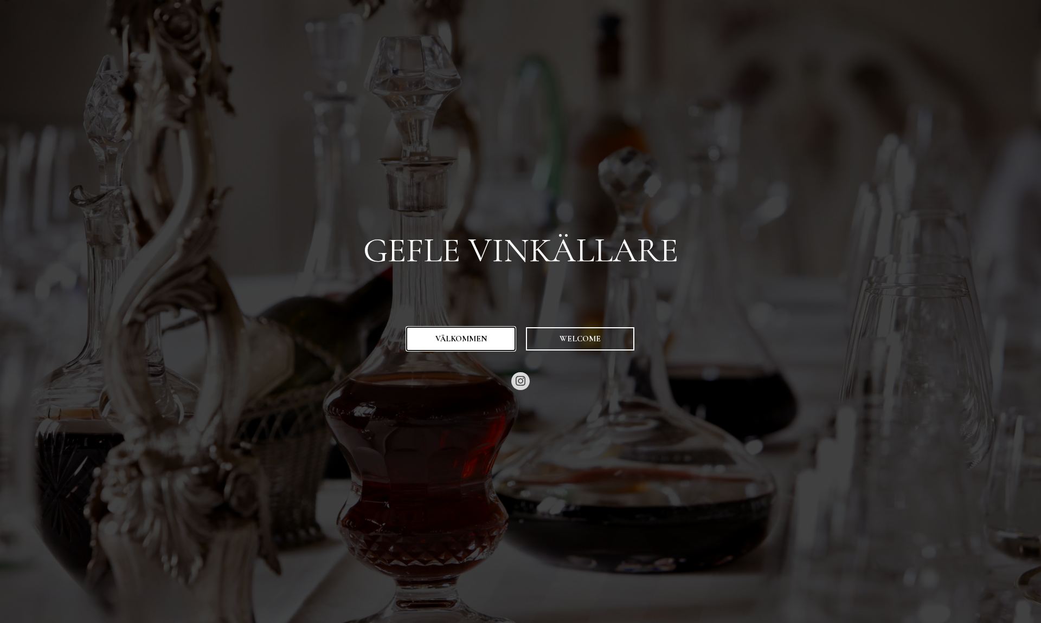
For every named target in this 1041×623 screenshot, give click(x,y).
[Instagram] (520, 381)
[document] (520, 311)
